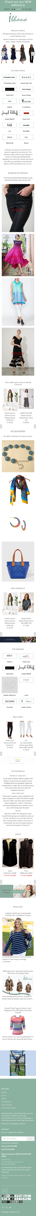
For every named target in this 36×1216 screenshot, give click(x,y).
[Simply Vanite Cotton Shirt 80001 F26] (26, 602)
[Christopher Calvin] (10, 77)
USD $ (19, 9)
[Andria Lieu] (26, 656)
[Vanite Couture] (26, 701)
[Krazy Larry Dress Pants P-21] (10, 730)
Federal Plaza (6, 1160)
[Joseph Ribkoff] (10, 112)
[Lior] (10, 125)
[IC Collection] (26, 101)
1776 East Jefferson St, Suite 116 (12, 1162)
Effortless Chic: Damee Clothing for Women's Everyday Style (18, 972)
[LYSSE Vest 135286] (10, 852)
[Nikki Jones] (10, 137)
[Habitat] (10, 101)
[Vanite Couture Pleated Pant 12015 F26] (26, 399)
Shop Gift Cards (18, 891)
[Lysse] (26, 680)
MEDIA (3, 1099)
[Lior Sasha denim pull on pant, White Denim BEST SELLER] (26, 729)
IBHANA (17, 1212)
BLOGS (3, 1096)
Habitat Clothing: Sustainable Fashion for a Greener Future (18, 914)
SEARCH (4, 1092)
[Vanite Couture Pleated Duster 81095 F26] (10, 400)
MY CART (27, 9)
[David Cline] (10, 89)
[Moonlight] (26, 125)
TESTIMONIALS (6, 1102)
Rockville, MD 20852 (8, 1164)
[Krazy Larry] (26, 113)
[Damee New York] (26, 77)
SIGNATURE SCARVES (8, 1108)
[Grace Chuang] (26, 89)
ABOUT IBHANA (6, 1105)
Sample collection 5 (10, 695)
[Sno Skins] (10, 701)
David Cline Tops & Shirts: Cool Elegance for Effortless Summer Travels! (18, 1010)
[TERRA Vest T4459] (26, 853)
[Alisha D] (10, 656)
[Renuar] (26, 137)
